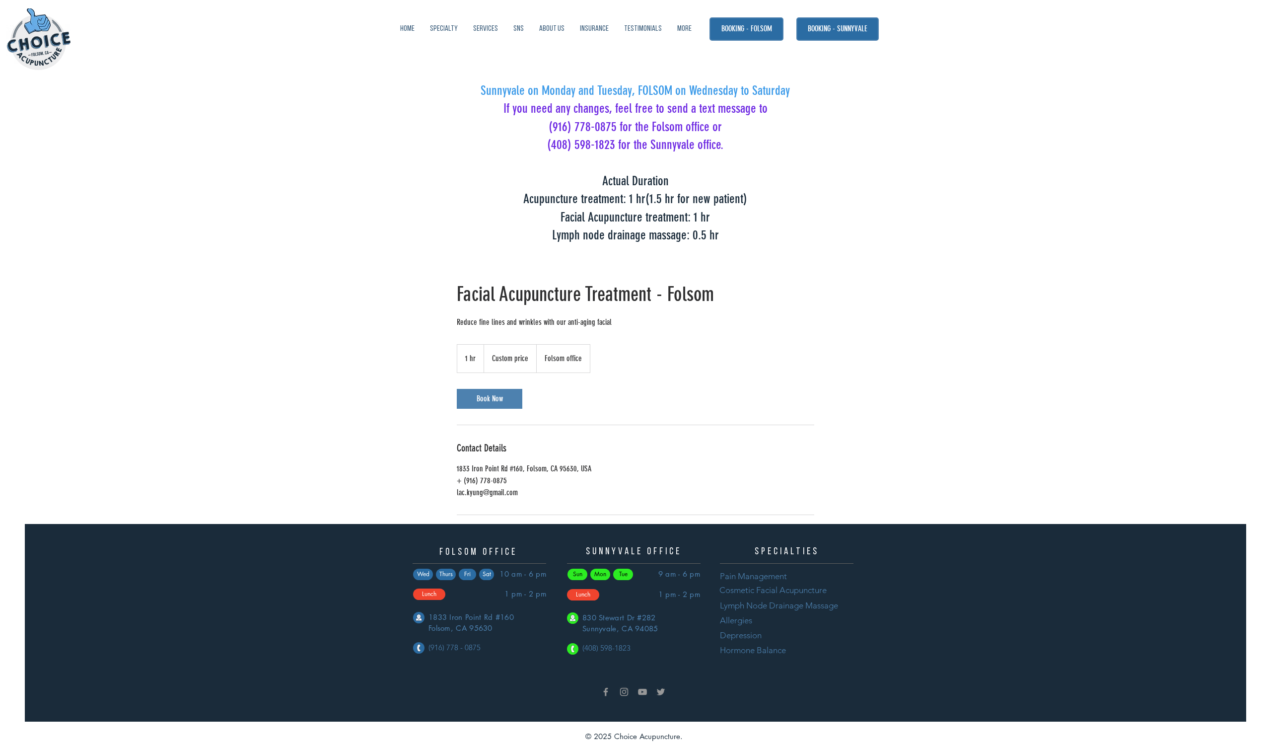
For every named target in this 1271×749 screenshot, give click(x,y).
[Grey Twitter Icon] (660, 691)
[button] (518, 29)
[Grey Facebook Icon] (605, 691)
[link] (489, 399)
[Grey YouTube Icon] (642, 691)
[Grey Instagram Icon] (624, 691)
